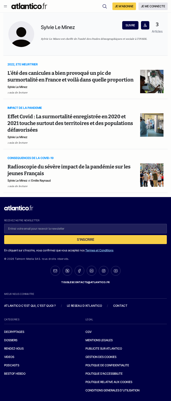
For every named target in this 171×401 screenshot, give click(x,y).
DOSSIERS (10, 340)
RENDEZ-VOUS (14, 348)
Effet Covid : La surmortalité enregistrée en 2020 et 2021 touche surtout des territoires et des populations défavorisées (70, 123)
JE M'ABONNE (124, 6)
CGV (89, 332)
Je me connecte (153, 6)
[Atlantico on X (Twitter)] (67, 271)
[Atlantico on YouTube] (116, 271)
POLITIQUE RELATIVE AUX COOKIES (109, 382)
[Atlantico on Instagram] (103, 271)
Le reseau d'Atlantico (84, 305)
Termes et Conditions (99, 250)
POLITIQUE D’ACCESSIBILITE (104, 373)
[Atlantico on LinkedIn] (91, 271)
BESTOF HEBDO (14, 373)
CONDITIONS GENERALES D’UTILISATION (113, 390)
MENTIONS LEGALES (99, 340)
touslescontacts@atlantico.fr (85, 282)
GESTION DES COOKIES (101, 357)
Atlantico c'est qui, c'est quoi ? (30, 305)
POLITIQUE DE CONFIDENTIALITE (107, 365)
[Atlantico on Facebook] (79, 271)
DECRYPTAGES (14, 332)
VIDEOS (9, 357)
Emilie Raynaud (41, 180)
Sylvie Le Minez (17, 87)
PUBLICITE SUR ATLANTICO (104, 348)
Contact (120, 305)
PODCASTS (11, 365)
